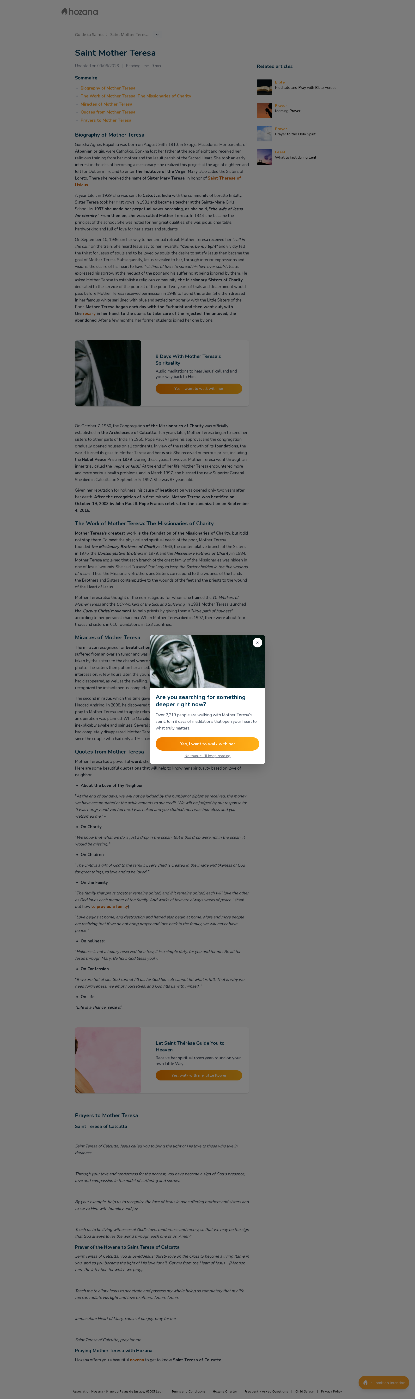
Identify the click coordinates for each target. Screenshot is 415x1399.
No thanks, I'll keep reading (207, 756)
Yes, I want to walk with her (207, 744)
